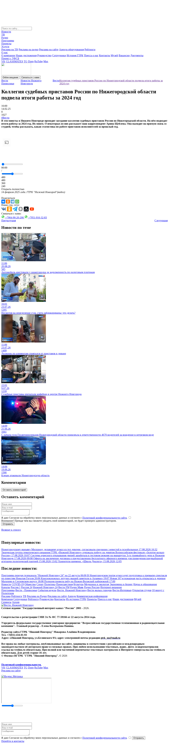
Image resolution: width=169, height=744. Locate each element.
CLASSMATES (14, 61)
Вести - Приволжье (26, 590)
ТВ (3, 34)
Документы (136, 55)
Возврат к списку (11, 529)
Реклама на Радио (37, 596)
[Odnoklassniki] (8, 202)
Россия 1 (15, 587)
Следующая (161, 220)
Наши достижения (26, 55)
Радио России (92, 587)
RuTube (38, 61)
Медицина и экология (96, 584)
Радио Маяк (77, 587)
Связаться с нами (30, 77)
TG (25, 61)
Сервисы (6, 602)
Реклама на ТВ (9, 49)
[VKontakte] (3, 202)
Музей (114, 55)
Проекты (6, 43)
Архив (15, 602)
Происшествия (64, 584)
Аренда (72, 596)
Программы (8, 590)
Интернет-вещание (111, 587)
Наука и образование (145, 584)
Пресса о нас (91, 55)
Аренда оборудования (71, 49)
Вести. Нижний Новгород (72, 590)
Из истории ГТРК (76, 599)
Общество (30, 584)
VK (3, 61)
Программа (7, 40)
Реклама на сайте (48, 49)
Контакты (104, 55)
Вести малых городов (99, 590)
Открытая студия (141, 590)
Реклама (6, 596)
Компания (7, 599)
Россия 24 (26, 587)
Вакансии (124, 55)
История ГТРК (75, 55)
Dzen (31, 61)
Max (45, 61)
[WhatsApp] (17, 202)
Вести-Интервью (122, 590)
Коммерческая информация (92, 596)
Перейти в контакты (12, 741)
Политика (49, 584)
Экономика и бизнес (121, 584)
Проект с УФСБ (10, 58)
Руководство (44, 55)
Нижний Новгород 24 (45, 587)
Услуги (5, 46)
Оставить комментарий (14, 490)
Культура (78, 584)
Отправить (8, 524)
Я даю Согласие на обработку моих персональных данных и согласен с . (64, 517)
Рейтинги (89, 49)
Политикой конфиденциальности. (21, 664)
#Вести (5, 117)
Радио (4, 37)
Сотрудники (59, 55)
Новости (6, 31)
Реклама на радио (28, 49)
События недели (47, 590)
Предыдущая (8, 220)
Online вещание (10, 77)
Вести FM (63, 587)
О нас (4, 52)
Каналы (5, 587)
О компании (8, 55)
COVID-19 (18, 584)
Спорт (40, 584)
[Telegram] (13, 202)
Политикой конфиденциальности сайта (104, 517)
